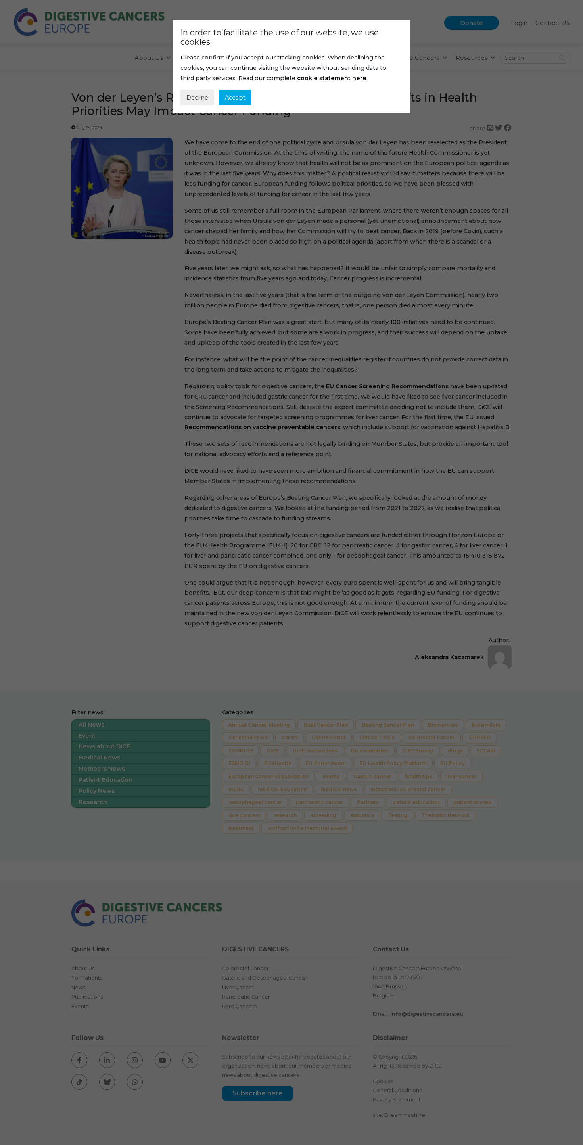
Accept (235, 97)
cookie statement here (331, 78)
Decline (197, 97)
